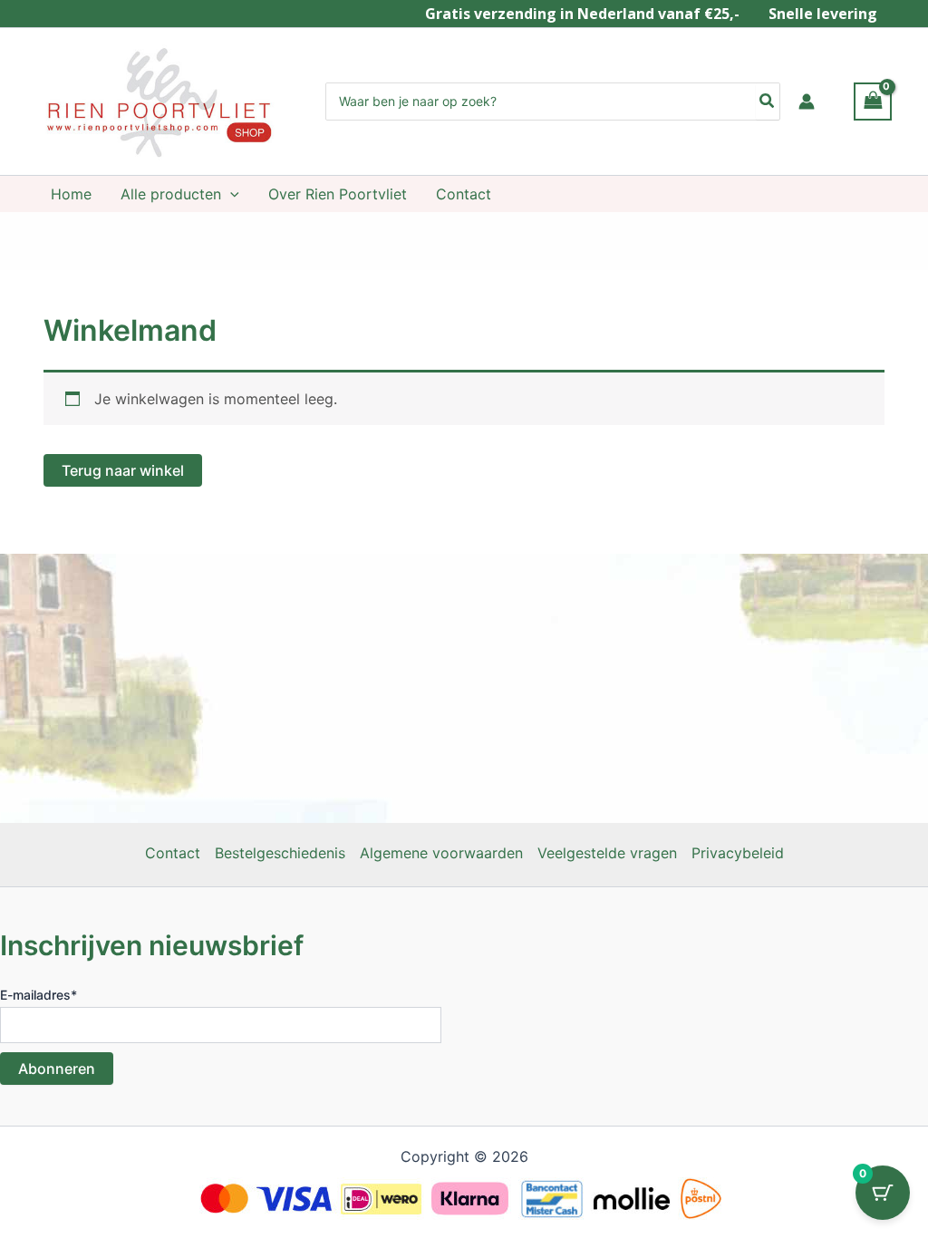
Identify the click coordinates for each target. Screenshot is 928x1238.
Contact (172, 853)
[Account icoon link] (806, 101)
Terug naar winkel (123, 470)
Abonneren (56, 1068)
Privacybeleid (737, 853)
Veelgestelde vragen (607, 853)
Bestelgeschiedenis (280, 853)
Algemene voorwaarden (441, 853)
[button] (230, 194)
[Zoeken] (767, 101)
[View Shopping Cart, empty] (873, 101)
